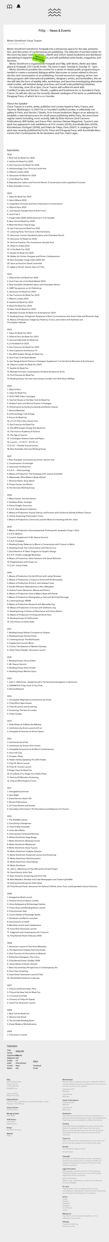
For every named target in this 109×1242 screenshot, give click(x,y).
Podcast (65, 1201)
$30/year (65, 1091)
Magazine (9, 1057)
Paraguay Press (15, 96)
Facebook (35, 1065)
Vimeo (64, 1209)
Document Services (14, 1129)
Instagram (66, 1205)
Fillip (54, 12)
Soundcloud (67, 1207)
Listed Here (11, 1121)
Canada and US (18, 1057)
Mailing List (39, 58)
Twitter (65, 1198)
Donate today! (67, 1151)
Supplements (9, 1055)
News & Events (18, 6)
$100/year (66, 1109)
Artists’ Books (9, 1066)
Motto (75, 63)
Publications (9, 7)
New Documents (68, 1226)
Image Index (9, 1061)
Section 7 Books (39, 90)
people (78, 1142)
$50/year (65, 1096)
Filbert (9, 1135)
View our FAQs (12, 1093)
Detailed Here (12, 1123)
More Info (18, 1066)
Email (35, 1068)
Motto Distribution (95, 1119)
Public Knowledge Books (96, 1117)
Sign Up (65, 1215)
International (18, 1062)
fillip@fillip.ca (12, 1088)
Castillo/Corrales (16, 90)
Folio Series (9, 1051)
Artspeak (50, 63)
